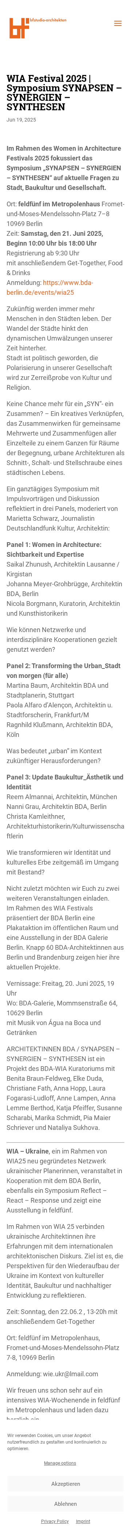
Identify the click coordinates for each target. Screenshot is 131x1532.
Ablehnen (65, 1504)
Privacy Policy (55, 1521)
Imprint (83, 1521)
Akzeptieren (65, 1484)
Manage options (60, 1463)
